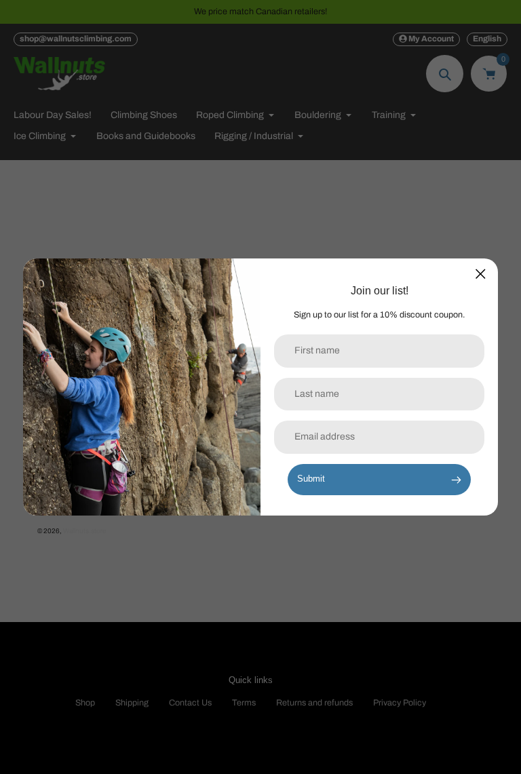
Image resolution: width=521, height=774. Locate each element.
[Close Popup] (480, 273)
